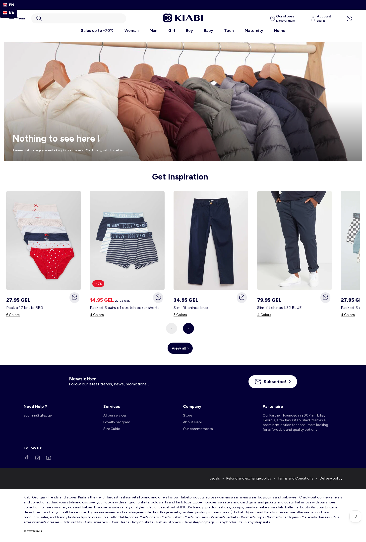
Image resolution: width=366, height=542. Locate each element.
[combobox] (8, 5)
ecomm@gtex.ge (38, 415)
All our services (115, 415)
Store (187, 415)
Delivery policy (331, 478)
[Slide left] (171, 328)
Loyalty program (116, 422)
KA (11, 12)
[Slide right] (188, 328)
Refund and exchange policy (248, 478)
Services (111, 406)
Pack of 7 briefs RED (24, 307)
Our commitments (198, 429)
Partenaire (273, 406)
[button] (78, 18)
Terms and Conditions (295, 478)
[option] (8, 13)
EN (11, 4)
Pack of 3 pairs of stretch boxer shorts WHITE (127, 307)
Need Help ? (35, 406)
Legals (215, 478)
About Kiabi (192, 422)
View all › (180, 348)
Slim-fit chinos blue (191, 307)
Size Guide (111, 429)
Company (192, 406)
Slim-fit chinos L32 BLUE (279, 307)
